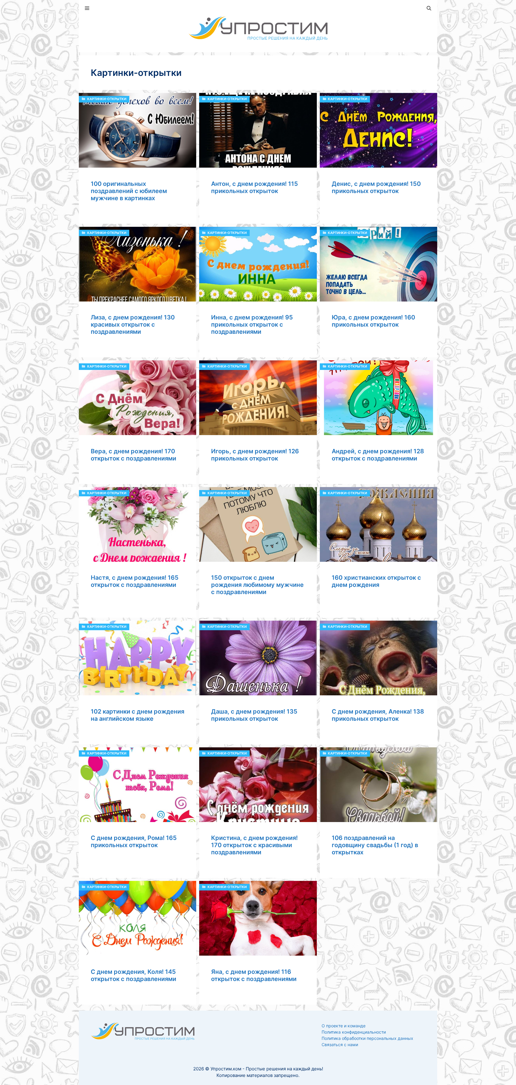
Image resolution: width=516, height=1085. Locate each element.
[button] (87, 8)
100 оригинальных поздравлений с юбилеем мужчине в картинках (129, 191)
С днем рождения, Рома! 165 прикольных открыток (134, 841)
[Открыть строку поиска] (429, 8)
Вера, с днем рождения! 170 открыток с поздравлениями (133, 455)
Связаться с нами (340, 1044)
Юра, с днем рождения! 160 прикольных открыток (373, 321)
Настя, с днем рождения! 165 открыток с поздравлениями (135, 581)
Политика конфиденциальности (354, 1032)
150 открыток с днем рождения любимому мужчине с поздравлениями (257, 585)
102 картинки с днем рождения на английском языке (137, 715)
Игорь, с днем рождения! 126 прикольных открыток (255, 455)
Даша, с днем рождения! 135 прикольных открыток (254, 715)
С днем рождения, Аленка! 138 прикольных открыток (378, 715)
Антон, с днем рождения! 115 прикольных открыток (254, 187)
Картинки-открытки (106, 99)
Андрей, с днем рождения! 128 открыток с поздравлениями (378, 455)
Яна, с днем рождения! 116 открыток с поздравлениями (254, 975)
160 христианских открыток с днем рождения (376, 581)
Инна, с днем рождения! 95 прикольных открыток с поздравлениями (252, 324)
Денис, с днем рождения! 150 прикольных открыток (376, 187)
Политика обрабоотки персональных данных (367, 1038)
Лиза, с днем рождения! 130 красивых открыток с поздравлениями (133, 324)
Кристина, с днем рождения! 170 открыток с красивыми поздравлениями (254, 845)
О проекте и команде (344, 1025)
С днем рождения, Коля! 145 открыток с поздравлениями (133, 975)
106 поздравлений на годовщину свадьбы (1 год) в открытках (375, 845)
